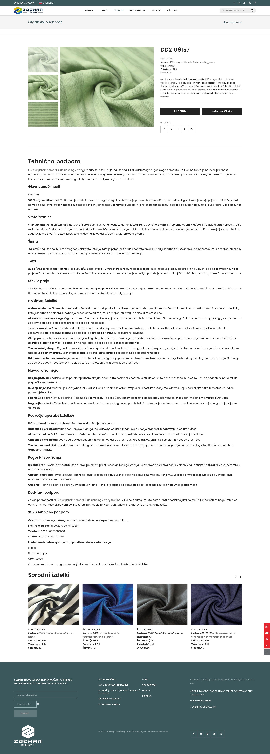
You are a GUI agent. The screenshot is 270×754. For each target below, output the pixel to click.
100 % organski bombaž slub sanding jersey (192, 62)
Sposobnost (137, 10)
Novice (156, 10)
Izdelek (118, 10)
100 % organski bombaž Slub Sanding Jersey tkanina (87, 500)
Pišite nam (180, 111)
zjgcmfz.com (56, 536)
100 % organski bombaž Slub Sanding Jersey (190, 89)
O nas (104, 10)
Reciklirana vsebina (109, 704)
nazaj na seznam (222, 111)
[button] (235, 577)
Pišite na (172, 10)
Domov (89, 10)
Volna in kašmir (107, 679)
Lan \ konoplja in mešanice (113, 684)
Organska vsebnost (109, 698)
